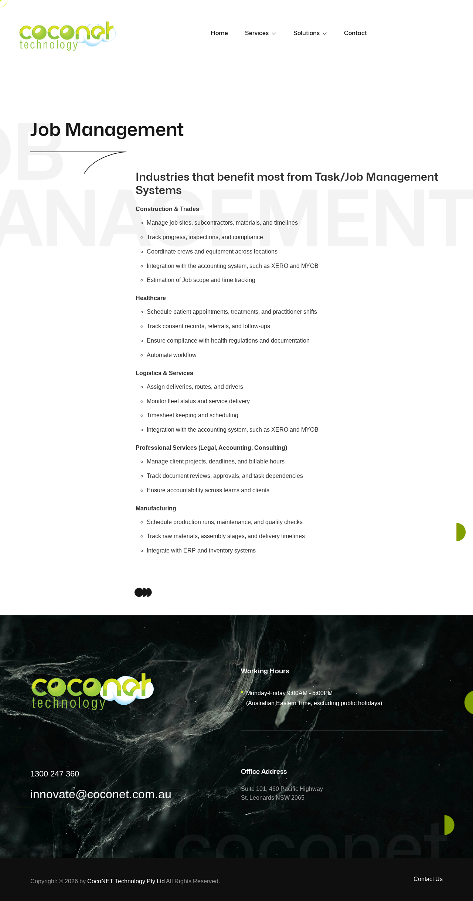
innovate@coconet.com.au (100, 794)
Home (219, 33)
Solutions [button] (307, 33)
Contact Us (428, 879)
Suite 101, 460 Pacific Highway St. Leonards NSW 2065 (282, 793)
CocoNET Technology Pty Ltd (126, 881)
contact (355, 33)
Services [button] (257, 33)
